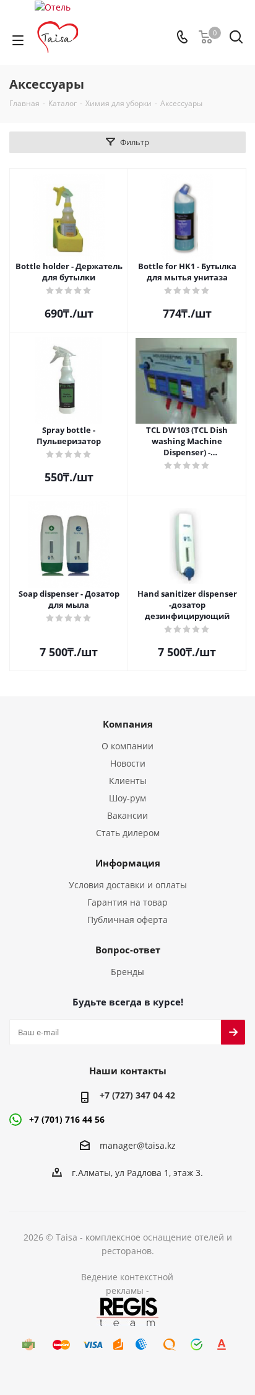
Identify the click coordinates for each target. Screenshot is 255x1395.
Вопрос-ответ (127, 949)
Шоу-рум (127, 798)
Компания (128, 724)
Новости (127, 763)
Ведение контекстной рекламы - (127, 1283)
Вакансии (127, 815)
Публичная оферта (127, 919)
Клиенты (128, 781)
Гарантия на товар (127, 902)
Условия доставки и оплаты (128, 885)
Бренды (127, 972)
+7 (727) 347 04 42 (137, 1095)
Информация (127, 863)
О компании (127, 746)
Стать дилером (128, 833)
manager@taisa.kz (138, 1145)
